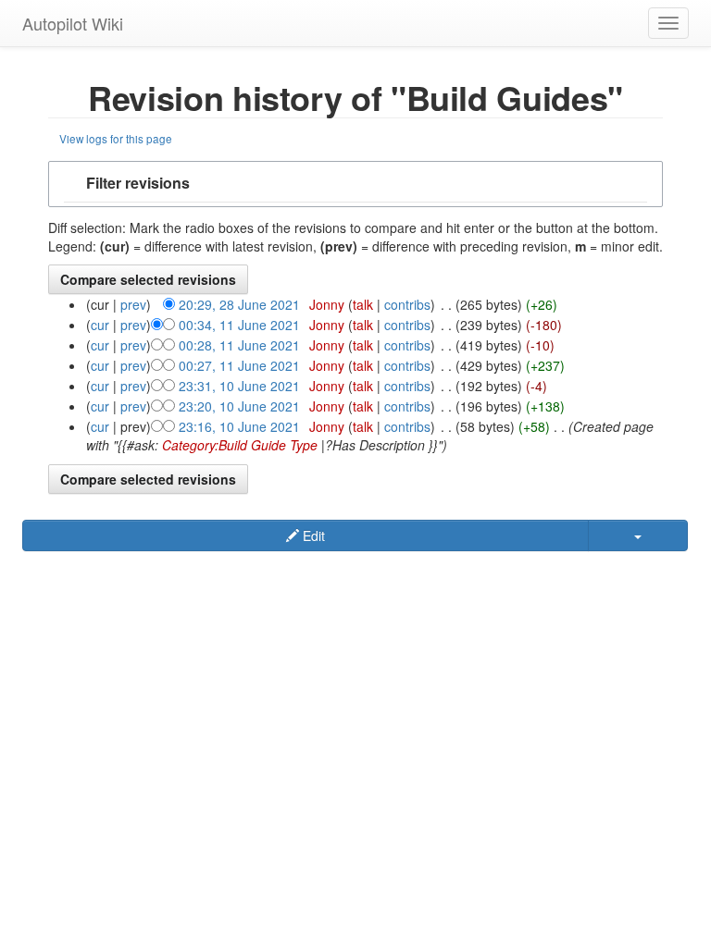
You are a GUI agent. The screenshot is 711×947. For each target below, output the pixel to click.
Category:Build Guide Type (240, 445)
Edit (312, 535)
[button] (355, 184)
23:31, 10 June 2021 (239, 385)
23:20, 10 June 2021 (239, 406)
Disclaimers (385, 564)
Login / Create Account (486, 564)
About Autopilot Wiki (291, 564)
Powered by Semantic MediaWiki (418, 580)
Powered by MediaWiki (263, 580)
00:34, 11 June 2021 (239, 324)
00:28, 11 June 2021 (239, 345)
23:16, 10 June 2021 (239, 426)
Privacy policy (192, 564)
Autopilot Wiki (72, 23)
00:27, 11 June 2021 (239, 365)
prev (133, 304)
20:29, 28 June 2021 (239, 304)
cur (100, 324)
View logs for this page (115, 138)
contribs (407, 304)
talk (363, 304)
